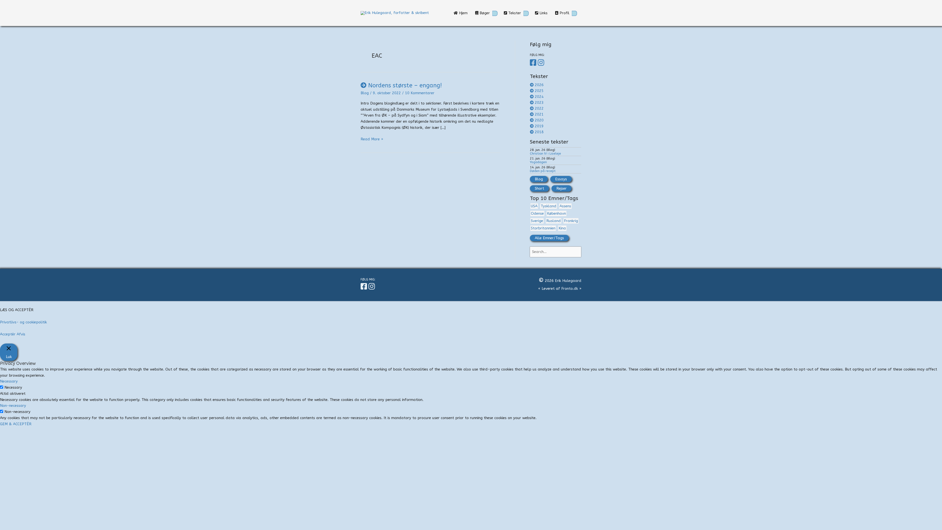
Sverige (537, 221)
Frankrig (571, 221)
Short (539, 188)
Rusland (553, 221)
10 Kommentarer (419, 93)
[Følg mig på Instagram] (542, 62)
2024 (539, 96)
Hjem (464, 13)
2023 (539, 102)
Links (544, 13)
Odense (537, 213)
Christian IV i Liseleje (545, 153)
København (556, 213)
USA (534, 206)
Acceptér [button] (7, 334)
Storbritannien (543, 228)
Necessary (13, 387)
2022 (539, 108)
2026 (539, 85)
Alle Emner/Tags (549, 238)
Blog (365, 93)
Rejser (561, 188)
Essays (561, 179)
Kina (562, 228)
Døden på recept (543, 171)
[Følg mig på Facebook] (534, 62)
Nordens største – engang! (405, 85)
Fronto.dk (569, 288)
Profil (563, 13)
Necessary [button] (9, 381)
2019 (539, 126)
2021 (539, 114)
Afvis (21, 334)
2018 (539, 132)
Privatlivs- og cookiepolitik (23, 322)
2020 (539, 120)
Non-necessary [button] (13, 405)
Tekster (514, 13)
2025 (539, 91)
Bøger (484, 13)
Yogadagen (538, 162)
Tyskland (548, 206)
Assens (565, 206)
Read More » (372, 139)
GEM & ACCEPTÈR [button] (15, 424)
